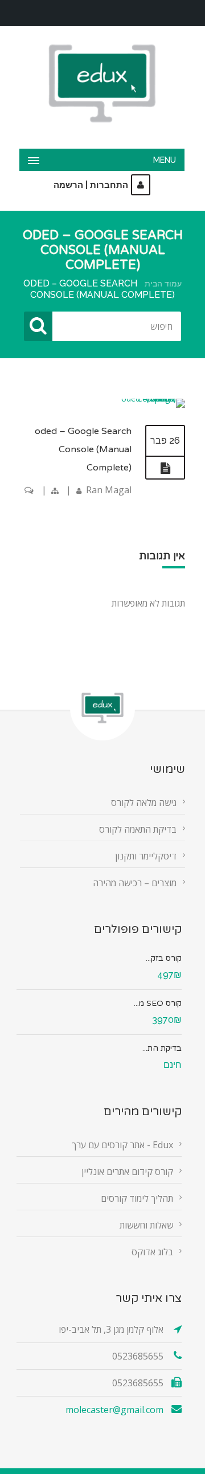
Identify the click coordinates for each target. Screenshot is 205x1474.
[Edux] (101, 83)
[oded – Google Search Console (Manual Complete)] (152, 398)
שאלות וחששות (146, 1225)
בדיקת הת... (162, 1048)
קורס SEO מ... (158, 1003)
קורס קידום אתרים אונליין (127, 1171)
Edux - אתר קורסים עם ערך (122, 1145)
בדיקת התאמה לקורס (138, 829)
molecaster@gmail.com (114, 1409)
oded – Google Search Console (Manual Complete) (83, 449)
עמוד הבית (163, 283)
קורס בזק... (164, 958)
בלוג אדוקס (152, 1252)
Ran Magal (109, 490)
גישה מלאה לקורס (144, 802)
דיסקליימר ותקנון (146, 856)
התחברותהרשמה (91, 185)
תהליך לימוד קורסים (137, 1198)
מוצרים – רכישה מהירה (135, 883)
